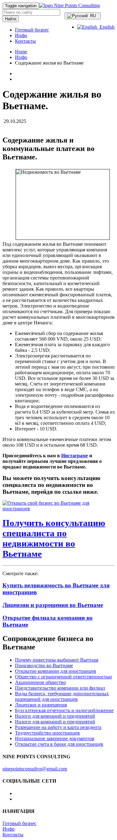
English (106, 27)
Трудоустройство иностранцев (47, 733)
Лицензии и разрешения (41, 704)
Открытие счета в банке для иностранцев (59, 744)
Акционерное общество (40, 682)
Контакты (25, 41)
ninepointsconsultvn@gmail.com (34, 768)
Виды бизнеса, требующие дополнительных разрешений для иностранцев (62, 696)
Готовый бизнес (32, 29)
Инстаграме (74, 455)
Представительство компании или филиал (60, 688)
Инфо (21, 35)
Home (21, 51)
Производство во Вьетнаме (44, 665)
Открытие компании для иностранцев (55, 671)
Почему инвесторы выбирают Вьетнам (56, 660)
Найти (10, 19)
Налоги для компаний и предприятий (55, 716)
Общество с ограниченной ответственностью (63, 676)
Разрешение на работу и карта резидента (58, 727)
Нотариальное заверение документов (54, 738)
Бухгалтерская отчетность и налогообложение (64, 710)
